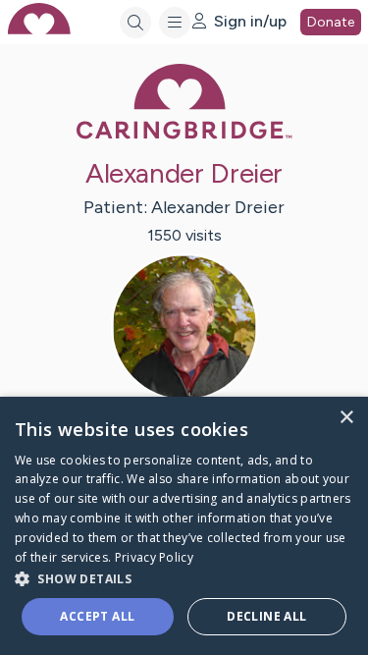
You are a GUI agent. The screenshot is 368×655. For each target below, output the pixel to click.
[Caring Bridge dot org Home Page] (184, 135)
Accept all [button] (97, 616)
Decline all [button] (266, 616)
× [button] (346, 417)
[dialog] (184, 526)
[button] (184, 578)
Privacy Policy (154, 557)
